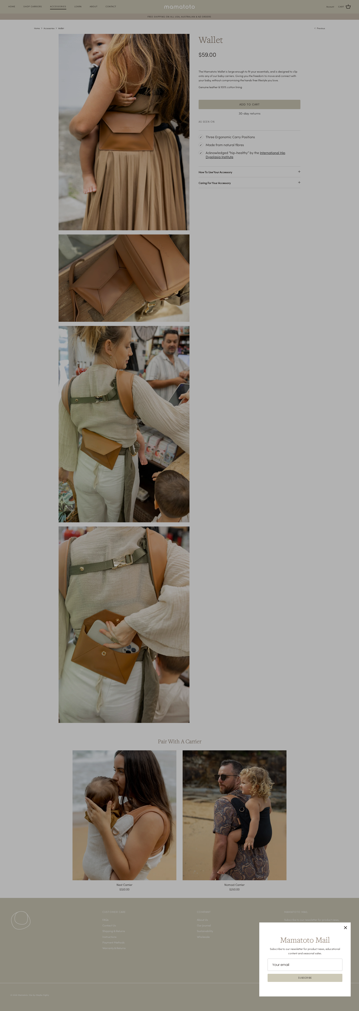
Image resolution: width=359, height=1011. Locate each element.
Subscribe (305, 977)
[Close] (345, 927)
